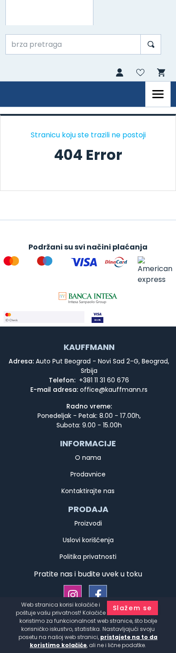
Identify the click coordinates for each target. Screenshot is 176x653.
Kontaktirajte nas (88, 490)
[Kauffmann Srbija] (49, 12)
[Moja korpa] (160, 73)
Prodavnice (88, 474)
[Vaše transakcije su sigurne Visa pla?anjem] (132, 317)
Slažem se (132, 607)
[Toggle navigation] (158, 94)
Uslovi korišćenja (88, 539)
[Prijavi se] (118, 73)
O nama (88, 457)
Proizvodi (88, 523)
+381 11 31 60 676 (103, 380)
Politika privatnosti (88, 556)
